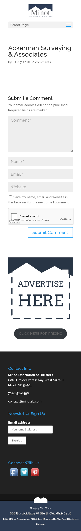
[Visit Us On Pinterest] (35, 476)
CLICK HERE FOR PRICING (40, 333)
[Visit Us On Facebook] (13, 476)
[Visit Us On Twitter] (24, 476)
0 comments (41, 62)
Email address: (19, 422)
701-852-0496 (60, 513)
